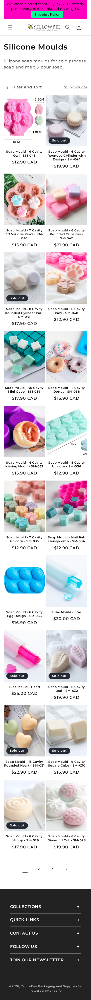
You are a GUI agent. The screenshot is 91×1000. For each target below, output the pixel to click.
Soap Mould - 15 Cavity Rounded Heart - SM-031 (24, 764)
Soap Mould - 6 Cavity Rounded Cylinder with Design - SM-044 (67, 155)
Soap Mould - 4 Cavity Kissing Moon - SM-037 (24, 464)
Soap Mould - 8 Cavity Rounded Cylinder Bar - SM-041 (24, 313)
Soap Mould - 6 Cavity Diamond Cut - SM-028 (67, 838)
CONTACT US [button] (24, 933)
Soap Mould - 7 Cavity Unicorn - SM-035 (24, 539)
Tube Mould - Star (66, 612)
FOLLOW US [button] (23, 946)
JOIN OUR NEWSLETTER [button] (37, 960)
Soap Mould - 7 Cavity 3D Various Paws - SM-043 (24, 234)
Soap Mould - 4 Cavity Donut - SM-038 (66, 390)
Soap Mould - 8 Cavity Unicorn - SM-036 (66, 464)
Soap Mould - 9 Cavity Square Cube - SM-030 (66, 764)
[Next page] (66, 869)
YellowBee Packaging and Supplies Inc (51, 986)
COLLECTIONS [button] (25, 906)
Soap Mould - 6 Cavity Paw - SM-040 (66, 311)
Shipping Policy (47, 14)
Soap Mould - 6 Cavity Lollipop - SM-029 (24, 838)
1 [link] (25, 869)
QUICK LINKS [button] (24, 919)
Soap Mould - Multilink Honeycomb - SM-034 (66, 539)
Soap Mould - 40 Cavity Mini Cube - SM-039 (24, 390)
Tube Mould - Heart (24, 687)
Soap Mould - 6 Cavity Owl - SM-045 (24, 153)
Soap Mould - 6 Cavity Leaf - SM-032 (66, 689)
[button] (10, 27)
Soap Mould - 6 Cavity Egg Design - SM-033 (24, 614)
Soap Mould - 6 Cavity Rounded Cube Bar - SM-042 (66, 234)
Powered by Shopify (46, 990)
